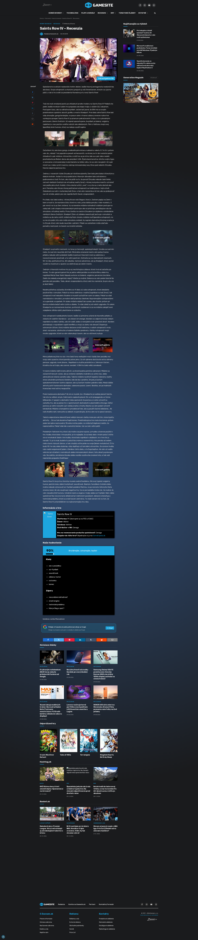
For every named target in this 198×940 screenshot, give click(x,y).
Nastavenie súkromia (47, 925)
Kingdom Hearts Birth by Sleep (107, 756)
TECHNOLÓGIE (72, 13)
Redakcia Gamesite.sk (51, 34)
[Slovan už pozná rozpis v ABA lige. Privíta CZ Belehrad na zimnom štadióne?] (105, 814)
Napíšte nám (44, 932)
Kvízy (42, 783)
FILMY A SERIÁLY (88, 13)
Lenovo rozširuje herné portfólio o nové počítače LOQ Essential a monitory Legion (77, 708)
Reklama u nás (74, 919)
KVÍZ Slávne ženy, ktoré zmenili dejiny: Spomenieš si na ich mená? (51, 789)
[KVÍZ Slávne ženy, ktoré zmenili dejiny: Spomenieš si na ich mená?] (52, 774)
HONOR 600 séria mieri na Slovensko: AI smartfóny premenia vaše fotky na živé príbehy (105, 708)
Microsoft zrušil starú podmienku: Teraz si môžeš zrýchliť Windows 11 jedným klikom (147, 49)
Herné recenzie (56, 18)
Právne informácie (46, 919)
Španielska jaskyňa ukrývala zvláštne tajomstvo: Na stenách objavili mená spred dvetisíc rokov (78, 790)
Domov (42, 18)
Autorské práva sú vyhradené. (149, 915)
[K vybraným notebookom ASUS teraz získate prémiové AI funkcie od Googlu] (52, 657)
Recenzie (48, 18)
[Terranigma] (88, 740)
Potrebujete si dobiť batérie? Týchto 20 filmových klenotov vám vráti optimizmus (146, 34)
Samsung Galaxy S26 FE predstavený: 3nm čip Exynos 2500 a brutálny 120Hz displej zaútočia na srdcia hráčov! (104, 674)
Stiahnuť (153, 77)
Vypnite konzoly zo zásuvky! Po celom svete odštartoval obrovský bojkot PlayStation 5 (146, 64)
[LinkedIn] (32, 108)
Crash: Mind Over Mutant (47, 756)
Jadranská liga (99, 823)
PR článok (43, 666)
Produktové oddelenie (106, 919)
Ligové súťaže (45, 823)
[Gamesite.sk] (99, 5)
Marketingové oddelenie (107, 929)
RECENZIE (102, 13)
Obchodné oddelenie (106, 922)
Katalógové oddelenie (106, 925)
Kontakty (104, 914)
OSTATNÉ (142, 13)
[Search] (155, 13)
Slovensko (71, 823)
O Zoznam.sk (46, 914)
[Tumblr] (32, 113)
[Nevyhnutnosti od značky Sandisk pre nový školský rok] (79, 657)
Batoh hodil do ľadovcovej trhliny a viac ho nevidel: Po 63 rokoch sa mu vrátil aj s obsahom (104, 790)
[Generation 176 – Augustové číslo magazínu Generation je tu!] (140, 93)
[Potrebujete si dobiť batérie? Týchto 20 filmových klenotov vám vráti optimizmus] (129, 33)
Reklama (73, 914)
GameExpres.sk (99, 536)
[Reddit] (32, 124)
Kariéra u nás (44, 929)
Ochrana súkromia (46, 922)
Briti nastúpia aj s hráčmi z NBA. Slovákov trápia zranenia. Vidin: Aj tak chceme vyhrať (78, 829)
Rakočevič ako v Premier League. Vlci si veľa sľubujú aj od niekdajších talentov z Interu (51, 829)
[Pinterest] (32, 103)
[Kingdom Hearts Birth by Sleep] (109, 740)
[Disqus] (79, 866)
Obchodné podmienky (76, 925)
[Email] (32, 119)
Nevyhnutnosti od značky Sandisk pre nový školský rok (77, 672)
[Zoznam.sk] (152, 920)
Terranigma (85, 755)
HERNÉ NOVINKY (55, 13)
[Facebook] (32, 92)
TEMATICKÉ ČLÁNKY (127, 13)
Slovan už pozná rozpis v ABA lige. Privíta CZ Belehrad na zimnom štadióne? (105, 828)
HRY (112, 13)
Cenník (71, 929)
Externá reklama (75, 922)
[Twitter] (32, 97)
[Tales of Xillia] (68, 740)
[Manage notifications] (3, 936)
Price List (72, 932)
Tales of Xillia (65, 755)
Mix (68, 783)
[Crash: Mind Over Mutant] (48, 740)
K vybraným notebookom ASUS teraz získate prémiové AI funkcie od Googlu (50, 673)
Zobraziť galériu (106, 78)
